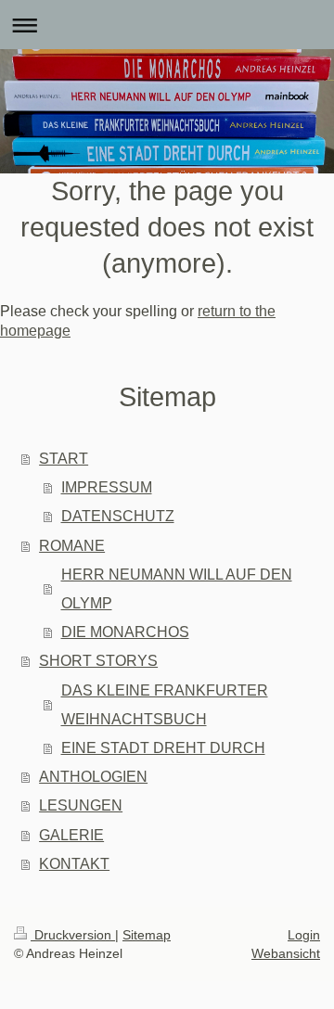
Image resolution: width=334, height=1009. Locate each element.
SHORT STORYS (98, 661)
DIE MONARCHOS (125, 632)
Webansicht (285, 953)
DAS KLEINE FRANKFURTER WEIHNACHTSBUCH (164, 705)
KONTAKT (74, 864)
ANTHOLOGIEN (93, 777)
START (63, 458)
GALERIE (71, 835)
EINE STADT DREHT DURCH (163, 748)
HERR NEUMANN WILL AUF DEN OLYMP (176, 589)
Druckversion (73, 934)
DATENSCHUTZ (117, 516)
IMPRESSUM (106, 487)
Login (304, 934)
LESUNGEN (80, 805)
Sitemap (146, 934)
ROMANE (72, 546)
